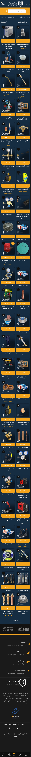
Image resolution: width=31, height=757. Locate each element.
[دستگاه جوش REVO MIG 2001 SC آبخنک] (8, 177)
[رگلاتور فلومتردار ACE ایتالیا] (8, 154)
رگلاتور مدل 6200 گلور (22, 141)
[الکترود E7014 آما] (23, 227)
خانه (28, 17)
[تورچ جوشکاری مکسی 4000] (8, 456)
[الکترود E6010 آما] (8, 532)
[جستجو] (6, 11)
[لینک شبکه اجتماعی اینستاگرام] (21, 728)
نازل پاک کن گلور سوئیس (8, 261)
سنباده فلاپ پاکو (8, 567)
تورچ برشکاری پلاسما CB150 (8, 520)
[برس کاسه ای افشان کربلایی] (23, 599)
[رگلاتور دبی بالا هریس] (8, 273)
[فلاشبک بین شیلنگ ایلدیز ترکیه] (8, 129)
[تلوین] (7, 629)
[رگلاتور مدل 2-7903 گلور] (8, 435)
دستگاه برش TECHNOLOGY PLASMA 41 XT (22, 496)
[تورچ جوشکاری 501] (23, 532)
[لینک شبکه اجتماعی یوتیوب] (17, 728)
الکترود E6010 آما (8, 544)
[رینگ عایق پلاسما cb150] (8, 387)
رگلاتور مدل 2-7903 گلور (8, 448)
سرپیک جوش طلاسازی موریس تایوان (8, 377)
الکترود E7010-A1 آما (22, 399)
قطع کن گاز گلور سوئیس (22, 166)
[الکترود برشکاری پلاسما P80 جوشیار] (23, 32)
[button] (23, 41)
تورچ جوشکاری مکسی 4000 (8, 470)
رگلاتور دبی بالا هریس (8, 286)
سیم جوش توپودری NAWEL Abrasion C (22, 377)
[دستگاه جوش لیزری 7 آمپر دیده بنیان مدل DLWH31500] (8, 32)
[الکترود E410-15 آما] (23, 273)
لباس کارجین (8, 353)
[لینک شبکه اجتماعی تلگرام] (9, 728)
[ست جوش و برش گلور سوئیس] (8, 57)
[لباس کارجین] (8, 341)
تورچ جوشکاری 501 (23, 544)
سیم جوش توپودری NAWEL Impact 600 (22, 119)
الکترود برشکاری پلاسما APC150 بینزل (23, 423)
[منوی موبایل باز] (28, 3)
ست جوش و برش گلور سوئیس (8, 71)
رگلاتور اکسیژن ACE (8, 215)
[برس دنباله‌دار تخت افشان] (8, 227)
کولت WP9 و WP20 (23, 448)
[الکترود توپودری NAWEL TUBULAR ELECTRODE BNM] (23, 202)
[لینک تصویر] (15, 713)
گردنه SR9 (8, 590)
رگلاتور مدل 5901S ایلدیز (8, 494)
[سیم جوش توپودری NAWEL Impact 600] (23, 106)
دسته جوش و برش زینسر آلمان (22, 354)
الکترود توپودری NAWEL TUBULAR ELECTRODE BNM (23, 217)
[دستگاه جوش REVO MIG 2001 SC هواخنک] (8, 410)
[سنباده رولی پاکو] (8, 320)
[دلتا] (23, 629)
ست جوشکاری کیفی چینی (8, 118)
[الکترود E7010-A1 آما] (23, 387)
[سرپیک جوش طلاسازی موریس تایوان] (8, 364)
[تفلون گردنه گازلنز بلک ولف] (23, 57)
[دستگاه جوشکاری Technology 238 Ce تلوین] (23, 507)
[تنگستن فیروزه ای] (23, 578)
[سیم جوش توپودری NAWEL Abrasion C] (23, 364)
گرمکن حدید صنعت (23, 189)
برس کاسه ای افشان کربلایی (23, 612)
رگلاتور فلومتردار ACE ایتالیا (8, 167)
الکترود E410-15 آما (23, 286)
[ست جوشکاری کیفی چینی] (8, 106)
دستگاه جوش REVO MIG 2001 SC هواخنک (8, 423)
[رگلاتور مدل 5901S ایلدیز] (8, 482)
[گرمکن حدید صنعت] (23, 177)
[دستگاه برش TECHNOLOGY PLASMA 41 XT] (23, 482)
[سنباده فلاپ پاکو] (8, 555)
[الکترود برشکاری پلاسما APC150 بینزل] (23, 410)
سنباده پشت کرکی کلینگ (22, 261)
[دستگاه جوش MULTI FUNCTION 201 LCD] (8, 295)
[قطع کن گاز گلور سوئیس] (23, 154)
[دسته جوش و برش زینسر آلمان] (23, 341)
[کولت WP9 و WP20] (23, 435)
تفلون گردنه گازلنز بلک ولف (23, 71)
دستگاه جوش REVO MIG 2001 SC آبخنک (8, 190)
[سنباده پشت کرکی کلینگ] (23, 248)
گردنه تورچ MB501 (8, 93)
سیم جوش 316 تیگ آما (23, 332)
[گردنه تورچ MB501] (8, 80)
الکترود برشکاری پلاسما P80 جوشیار (23, 45)
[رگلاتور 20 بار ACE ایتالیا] (23, 456)
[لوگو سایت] (15, 3)
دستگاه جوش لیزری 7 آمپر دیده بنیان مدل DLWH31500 (8, 46)
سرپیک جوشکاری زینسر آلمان (23, 568)
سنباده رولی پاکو (8, 332)
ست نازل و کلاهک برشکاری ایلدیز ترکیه (8, 612)
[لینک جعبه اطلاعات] (15, 644)
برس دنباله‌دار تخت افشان (8, 240)
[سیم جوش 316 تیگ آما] (23, 320)
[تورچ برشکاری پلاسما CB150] (8, 507)
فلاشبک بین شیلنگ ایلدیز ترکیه (8, 142)
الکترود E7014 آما (22, 240)
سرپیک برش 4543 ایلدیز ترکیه (22, 94)
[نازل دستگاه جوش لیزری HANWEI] (23, 295)
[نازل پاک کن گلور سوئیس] (8, 248)
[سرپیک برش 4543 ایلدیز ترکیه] (23, 80)
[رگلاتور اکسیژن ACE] (8, 202)
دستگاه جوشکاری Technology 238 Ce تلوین (22, 521)
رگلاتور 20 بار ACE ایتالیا (23, 469)
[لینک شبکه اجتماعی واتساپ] (13, 728)
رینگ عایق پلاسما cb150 (8, 399)
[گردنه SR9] (8, 578)
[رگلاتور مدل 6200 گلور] (23, 129)
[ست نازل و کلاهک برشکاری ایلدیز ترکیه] (8, 599)
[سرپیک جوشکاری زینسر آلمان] (23, 555)
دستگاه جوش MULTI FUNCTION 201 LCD (8, 308)
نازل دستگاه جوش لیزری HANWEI (23, 308)
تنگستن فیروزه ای (23, 590)
